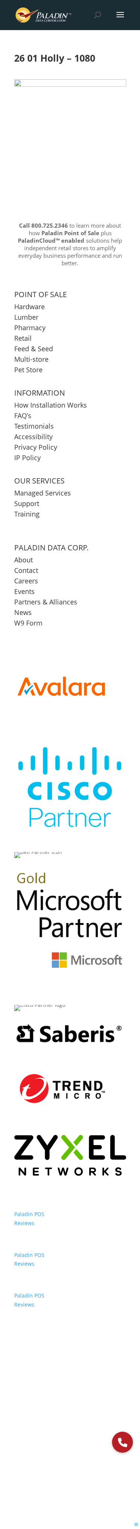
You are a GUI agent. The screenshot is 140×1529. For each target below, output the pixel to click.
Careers (26, 580)
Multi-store (31, 359)
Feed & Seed (33, 348)
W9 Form (28, 622)
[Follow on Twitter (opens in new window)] (62, 1443)
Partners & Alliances (45, 601)
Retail (23, 338)
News (23, 612)
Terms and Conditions (91, 1418)
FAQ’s (22, 415)
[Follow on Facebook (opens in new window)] (46, 1443)
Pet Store (28, 369)
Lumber (26, 317)
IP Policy (27, 457)
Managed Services (42, 492)
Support (26, 503)
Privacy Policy (35, 447)
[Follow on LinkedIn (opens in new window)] (78, 1443)
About (23, 559)
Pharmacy (30, 327)
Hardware (29, 306)
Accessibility (34, 436)
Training (27, 513)
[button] (122, 1442)
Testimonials (34, 426)
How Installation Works (50, 404)
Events (24, 591)
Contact (26, 570)
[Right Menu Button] (136, 1524)
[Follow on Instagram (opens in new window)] (95, 1443)
